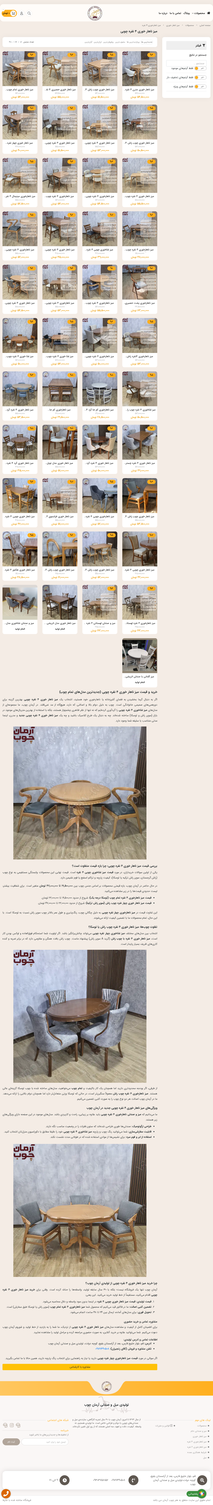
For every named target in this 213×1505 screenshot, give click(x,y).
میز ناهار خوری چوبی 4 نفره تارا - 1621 (20, 517)
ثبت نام (11, 1442)
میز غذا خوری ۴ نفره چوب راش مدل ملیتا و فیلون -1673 (20, 357)
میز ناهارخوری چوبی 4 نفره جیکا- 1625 (100, 517)
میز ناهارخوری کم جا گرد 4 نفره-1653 (100, 410)
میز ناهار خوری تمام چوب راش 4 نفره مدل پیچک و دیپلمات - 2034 (20, 90)
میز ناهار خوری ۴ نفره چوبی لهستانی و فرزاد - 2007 (60, 250)
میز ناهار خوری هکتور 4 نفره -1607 (20, 570)
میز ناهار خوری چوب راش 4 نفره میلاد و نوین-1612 (59, 570)
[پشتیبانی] (5, 1425)
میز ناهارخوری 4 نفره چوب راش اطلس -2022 (60, 197)
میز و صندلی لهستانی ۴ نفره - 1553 (99, 623)
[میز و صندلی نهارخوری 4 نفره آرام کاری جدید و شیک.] (19, 602)
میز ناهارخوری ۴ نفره (151, 25)
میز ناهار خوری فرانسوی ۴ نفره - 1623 (60, 517)
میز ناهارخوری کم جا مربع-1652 (60, 410)
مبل (205, 1457)
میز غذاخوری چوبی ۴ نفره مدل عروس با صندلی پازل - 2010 (99, 250)
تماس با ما (175, 13)
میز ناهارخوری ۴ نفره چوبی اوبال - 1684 (100, 357)
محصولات (199, 13)
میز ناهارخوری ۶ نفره (197, 1447)
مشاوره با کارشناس (80, 1367)
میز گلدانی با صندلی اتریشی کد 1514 (139, 677)
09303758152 (100, 1480)
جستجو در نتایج (198, 55)
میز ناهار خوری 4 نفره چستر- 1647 (140, 463)
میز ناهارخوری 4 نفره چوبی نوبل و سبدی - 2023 (100, 197)
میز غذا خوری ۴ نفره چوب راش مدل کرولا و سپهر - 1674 (60, 357)
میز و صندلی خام (199, 1431)
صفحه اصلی (205, 25)
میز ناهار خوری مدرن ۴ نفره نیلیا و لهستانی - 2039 (139, 90)
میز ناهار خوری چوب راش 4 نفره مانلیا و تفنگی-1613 (99, 570)
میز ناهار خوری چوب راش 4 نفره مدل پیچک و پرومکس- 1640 (140, 517)
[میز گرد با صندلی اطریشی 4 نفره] (139, 655)
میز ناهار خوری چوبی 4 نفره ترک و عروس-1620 (139, 570)
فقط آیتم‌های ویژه (183, 86)
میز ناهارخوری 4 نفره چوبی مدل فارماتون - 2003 (20, 250)
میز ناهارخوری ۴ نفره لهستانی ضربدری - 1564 (139, 623)
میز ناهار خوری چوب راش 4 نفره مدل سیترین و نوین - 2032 (139, 143)
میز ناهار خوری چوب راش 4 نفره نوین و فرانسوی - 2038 (100, 90)
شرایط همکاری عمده (197, 1452)
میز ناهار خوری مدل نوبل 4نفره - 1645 (60, 463)
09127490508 (102, 1349)
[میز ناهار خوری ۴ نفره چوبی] (106, 1387)
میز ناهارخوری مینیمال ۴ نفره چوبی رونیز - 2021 (20, 197)
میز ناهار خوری (173, 25)
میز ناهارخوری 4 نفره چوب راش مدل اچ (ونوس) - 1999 (100, 303)
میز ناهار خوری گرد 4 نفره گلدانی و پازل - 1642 (20, 463)
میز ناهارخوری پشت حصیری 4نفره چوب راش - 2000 (140, 303)
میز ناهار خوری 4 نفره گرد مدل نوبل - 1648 (20, 410)
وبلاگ (186, 13)
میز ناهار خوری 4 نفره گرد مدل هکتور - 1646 (100, 463)
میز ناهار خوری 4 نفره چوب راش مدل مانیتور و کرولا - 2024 (139, 197)
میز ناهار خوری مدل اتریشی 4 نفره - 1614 (60, 623)
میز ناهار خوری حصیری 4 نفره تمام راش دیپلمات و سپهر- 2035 (60, 90)
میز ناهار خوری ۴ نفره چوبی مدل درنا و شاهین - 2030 (60, 143)
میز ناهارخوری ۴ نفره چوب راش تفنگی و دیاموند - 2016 (139, 250)
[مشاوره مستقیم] (18, 1425)
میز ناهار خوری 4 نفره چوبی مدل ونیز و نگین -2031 (99, 143)
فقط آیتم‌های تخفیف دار (180, 77)
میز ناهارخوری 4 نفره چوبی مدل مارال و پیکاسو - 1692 (60, 303)
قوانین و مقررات (162, 1426)
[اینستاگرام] (11, 1425)
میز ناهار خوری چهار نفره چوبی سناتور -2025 (20, 143)
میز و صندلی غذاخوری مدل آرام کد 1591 (20, 623)
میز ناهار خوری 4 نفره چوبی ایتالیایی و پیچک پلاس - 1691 (20, 303)
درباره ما (163, 13)
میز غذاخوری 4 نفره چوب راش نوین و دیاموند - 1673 (140, 410)
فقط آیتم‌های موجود (182, 68)
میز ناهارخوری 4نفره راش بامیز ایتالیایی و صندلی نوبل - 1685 (139, 357)
